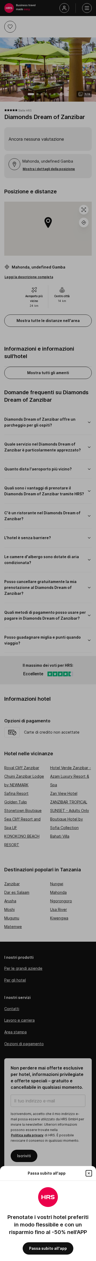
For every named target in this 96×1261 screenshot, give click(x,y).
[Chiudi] (89, 1173)
